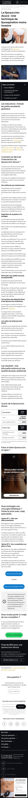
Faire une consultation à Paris (14, 586)
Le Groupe (5, 747)
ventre (18, 147)
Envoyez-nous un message (14, 763)
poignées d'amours (7, 149)
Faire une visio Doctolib (14, 574)
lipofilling (12, 308)
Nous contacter (14, 691)
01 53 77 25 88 (10, 769)
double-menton (9, 147)
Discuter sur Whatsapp (14, 635)
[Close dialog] (26, 778)
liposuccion (16, 49)
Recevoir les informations (21, 795)
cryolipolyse (17, 140)
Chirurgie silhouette (6, 7)
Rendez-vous (17, 2)
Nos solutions (9, 6)
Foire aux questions (8, 735)
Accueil (3, 6)
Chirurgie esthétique (20, 6)
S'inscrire (21, 706)
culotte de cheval (6, 151)
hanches (19, 149)
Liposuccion (16, 7)
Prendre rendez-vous (10, 660)
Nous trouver (11, 774)
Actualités (4, 744)
